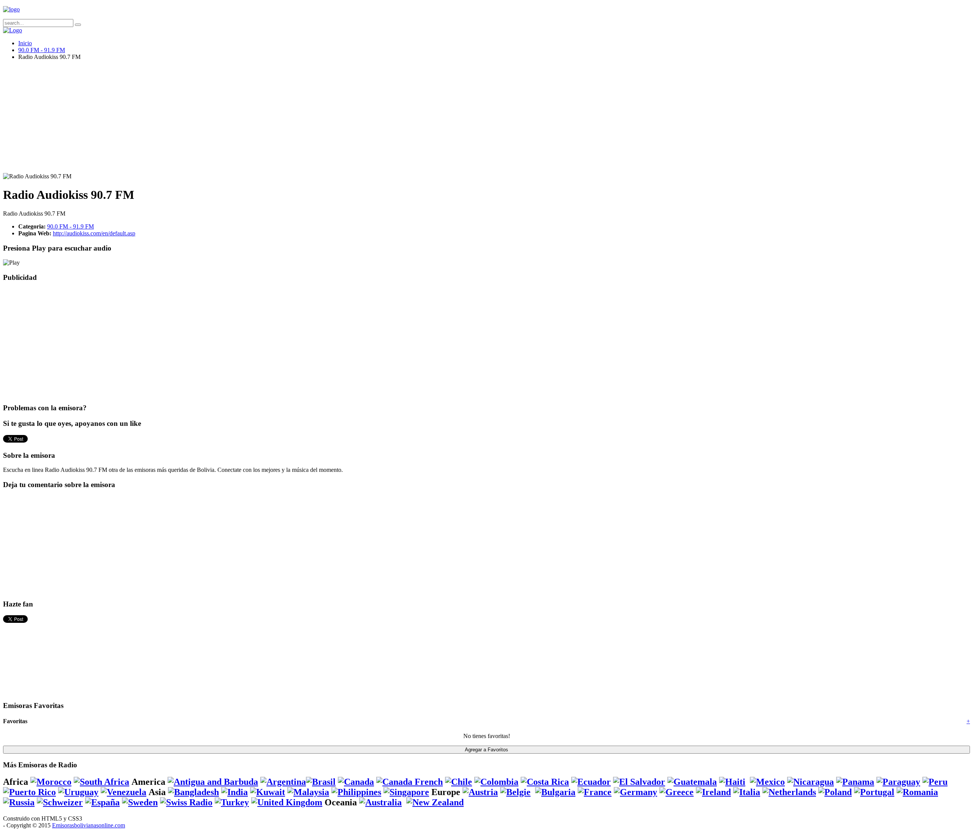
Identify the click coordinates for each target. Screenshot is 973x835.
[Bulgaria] (555, 792)
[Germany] (635, 792)
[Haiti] (732, 782)
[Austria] (480, 792)
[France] (595, 792)
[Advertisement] (231, 120)
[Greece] (676, 792)
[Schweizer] (60, 802)
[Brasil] (321, 782)
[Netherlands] (789, 792)
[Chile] (458, 782)
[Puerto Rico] (29, 792)
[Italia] (746, 792)
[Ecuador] (591, 782)
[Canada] (356, 782)
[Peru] (935, 782)
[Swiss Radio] (186, 802)
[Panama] (855, 782)
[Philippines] (356, 792)
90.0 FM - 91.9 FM (41, 50)
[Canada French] (409, 782)
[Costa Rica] (545, 782)
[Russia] (19, 802)
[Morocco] (50, 782)
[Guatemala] (692, 782)
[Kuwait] (267, 792)
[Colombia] (496, 782)
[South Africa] (101, 782)
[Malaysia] (308, 792)
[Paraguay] (898, 782)
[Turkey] (232, 802)
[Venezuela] (123, 792)
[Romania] (917, 792)
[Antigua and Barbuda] (213, 782)
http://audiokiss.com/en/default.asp (94, 233)
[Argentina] (283, 782)
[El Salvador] (639, 782)
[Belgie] (515, 792)
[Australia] (380, 802)
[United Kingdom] (286, 802)
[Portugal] (874, 792)
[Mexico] (767, 782)
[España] (102, 802)
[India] (234, 792)
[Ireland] (713, 792)
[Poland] (835, 792)
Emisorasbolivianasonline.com (88, 825)
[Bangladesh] (193, 792)
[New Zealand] (435, 802)
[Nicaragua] (810, 782)
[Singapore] (406, 792)
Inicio (25, 43)
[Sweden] (140, 802)
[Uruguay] (78, 792)
